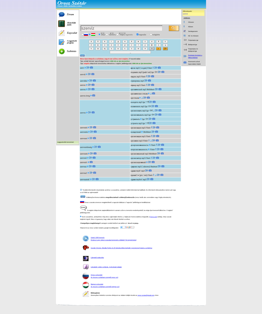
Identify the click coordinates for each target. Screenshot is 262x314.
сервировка (135, 81)
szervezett (84, 154)
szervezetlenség (86, 147)
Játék (65, 6)
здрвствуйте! (136, 179)
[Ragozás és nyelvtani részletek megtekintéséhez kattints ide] (88, 68)
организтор (136, 158)
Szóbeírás (72, 6)
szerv (82, 68)
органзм (135, 141)
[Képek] (91, 68)
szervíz (185, 14)
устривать (135, 119)
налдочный (136, 132)
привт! (134, 175)
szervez (83, 113)
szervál (82, 74)
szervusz (83, 167)
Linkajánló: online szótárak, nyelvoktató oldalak (106, 267)
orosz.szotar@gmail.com (146, 295)
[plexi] (151, 94)
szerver (83, 85)
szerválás (83, 81)
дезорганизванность (139, 145)
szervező (83, 158)
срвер (133, 85)
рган (133, 68)
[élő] (151, 141)
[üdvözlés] (155, 175)
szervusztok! (85, 179)
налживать (135, 106)
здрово (134, 167)
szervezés (83, 128)
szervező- (83, 162)
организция (136, 128)
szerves (83, 89)
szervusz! (83, 173)
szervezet (83, 138)
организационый (138, 162)
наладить (134, 102)
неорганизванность (139, 150)
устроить (134, 123)
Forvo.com (153, 217)
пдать (133, 77)
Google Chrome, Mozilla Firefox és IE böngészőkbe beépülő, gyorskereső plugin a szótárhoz (121, 248)
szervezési (84, 132)
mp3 (137, 68)
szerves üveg (85, 96)
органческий (136, 89)
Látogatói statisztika (97, 257)
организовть (136, 111)
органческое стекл (139, 94)
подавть (134, 72)
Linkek (79, 6)
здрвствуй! (136, 171)
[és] (153, 111)
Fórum (60, 6)
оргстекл (135, 98)
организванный (138, 154)
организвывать (137, 115)
